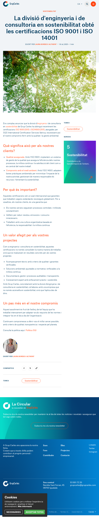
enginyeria (42, 123)
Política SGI (31, 330)
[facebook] (24, 368)
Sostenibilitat (49, 11)
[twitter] (30, 368)
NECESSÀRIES (13, 512)
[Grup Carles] (15, 4)
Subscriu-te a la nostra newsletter (49, 425)
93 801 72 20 (76, 482)
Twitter (92, 448)
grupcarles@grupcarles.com (83, 485)
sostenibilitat (11, 126)
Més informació (25, 506)
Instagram (93, 452)
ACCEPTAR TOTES (34, 512)
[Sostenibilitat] (80, 162)
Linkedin (92, 445)
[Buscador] (87, 4)
